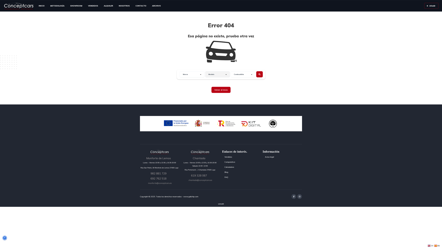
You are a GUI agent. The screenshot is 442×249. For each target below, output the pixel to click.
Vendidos (228, 157)
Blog (226, 172)
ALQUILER (108, 6)
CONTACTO (140, 6)
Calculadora (229, 167)
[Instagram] (299, 196)
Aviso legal (269, 157)
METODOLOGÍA (57, 6)
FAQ (226, 177)
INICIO (42, 6)
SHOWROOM (76, 6)
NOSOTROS (124, 6)
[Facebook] (293, 196)
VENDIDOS (93, 6)
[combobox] (192, 74)
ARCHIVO (156, 6)
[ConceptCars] (18, 6)
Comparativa (229, 162)
